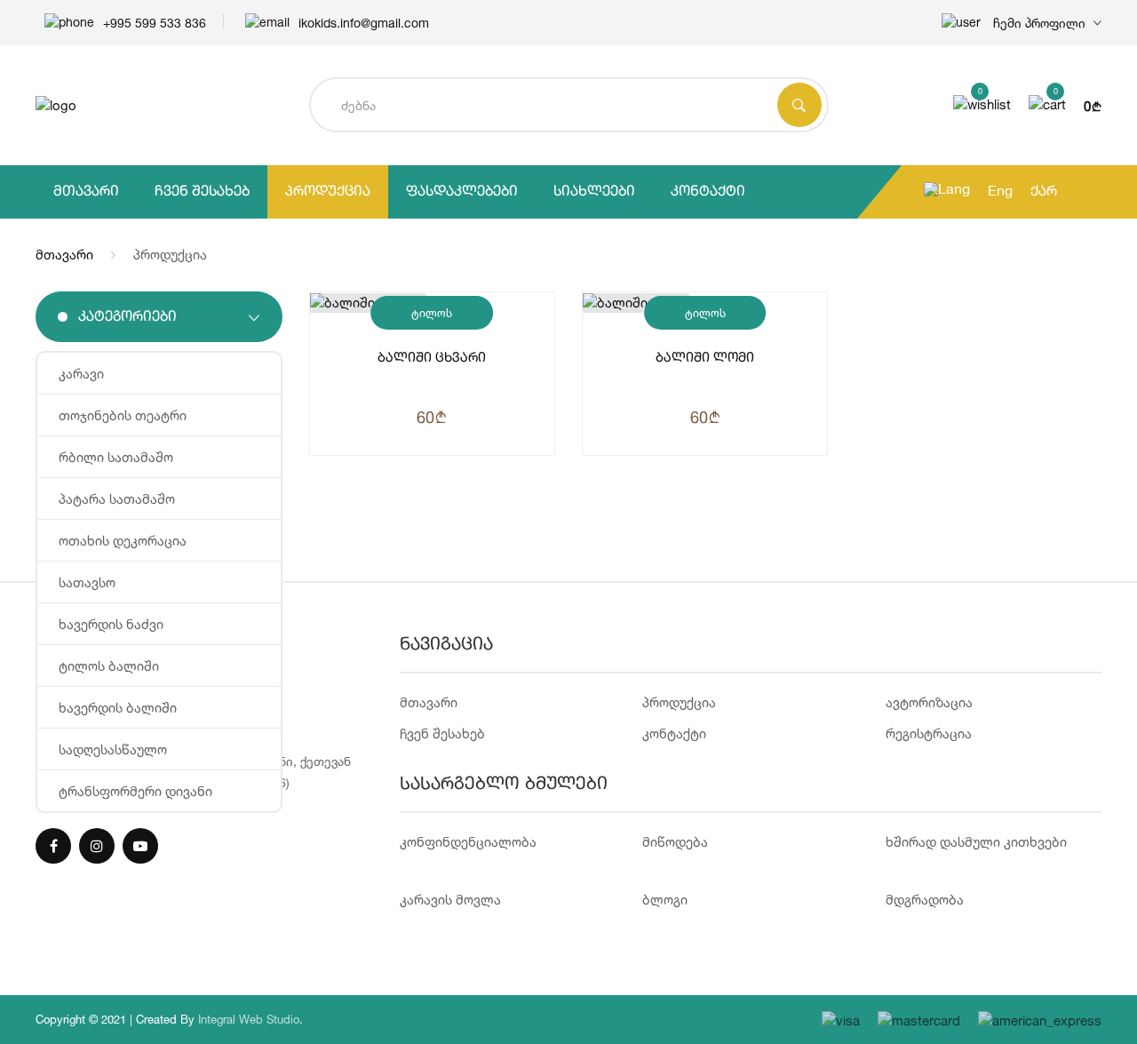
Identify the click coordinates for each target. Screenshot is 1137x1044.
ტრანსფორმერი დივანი (135, 791)
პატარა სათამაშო (117, 498)
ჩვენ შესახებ (202, 192)
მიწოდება (675, 841)
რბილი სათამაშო (116, 457)
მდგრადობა (925, 899)
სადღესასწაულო (113, 749)
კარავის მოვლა (450, 899)
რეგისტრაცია (929, 733)
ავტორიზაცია (929, 702)
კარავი (81, 373)
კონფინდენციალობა (468, 841)
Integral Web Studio (248, 1019)
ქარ (1043, 192)
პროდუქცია (327, 192)
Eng (1000, 192)
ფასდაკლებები (462, 192)
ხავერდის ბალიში (118, 707)
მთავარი (86, 192)
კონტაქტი (708, 192)
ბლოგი (665, 899)
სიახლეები (594, 192)
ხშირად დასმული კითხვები (976, 841)
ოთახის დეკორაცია (123, 540)
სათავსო (87, 582)
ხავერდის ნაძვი (111, 624)
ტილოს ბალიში (109, 665)
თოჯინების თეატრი (123, 415)
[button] (1021, 22)
